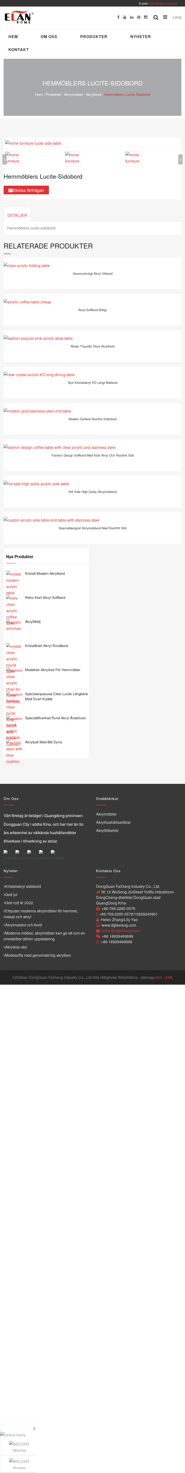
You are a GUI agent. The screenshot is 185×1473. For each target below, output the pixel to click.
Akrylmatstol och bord (23, 925)
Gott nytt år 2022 (19, 902)
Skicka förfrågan (28, 190)
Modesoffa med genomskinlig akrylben (38, 955)
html (158, 977)
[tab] (17, 213)
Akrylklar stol (16, 947)
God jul (11, 894)
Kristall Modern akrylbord (45, 573)
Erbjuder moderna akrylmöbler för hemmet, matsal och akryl (41, 913)
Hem (13, 36)
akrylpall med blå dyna (43, 741)
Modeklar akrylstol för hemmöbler (52, 669)
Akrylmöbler (73, 94)
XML (169, 977)
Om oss (49, 36)
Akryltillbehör (107, 830)
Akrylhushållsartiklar (113, 822)
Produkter (93, 36)
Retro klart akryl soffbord (45, 597)
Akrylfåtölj (32, 621)
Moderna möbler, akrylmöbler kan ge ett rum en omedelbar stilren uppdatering (44, 936)
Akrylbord (93, 94)
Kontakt (18, 49)
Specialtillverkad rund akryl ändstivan (55, 717)
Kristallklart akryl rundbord (46, 645)
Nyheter (140, 36)
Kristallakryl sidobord (23, 886)
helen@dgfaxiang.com (163, 3)
